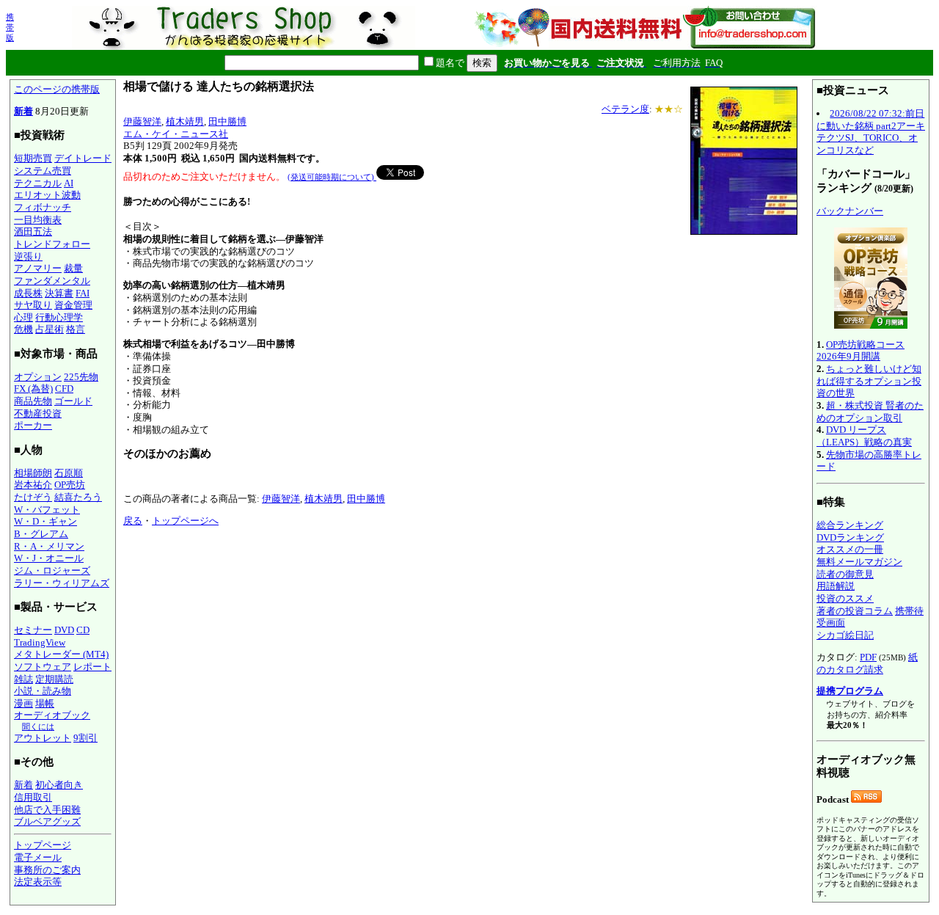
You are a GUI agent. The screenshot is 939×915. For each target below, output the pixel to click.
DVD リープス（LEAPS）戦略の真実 (864, 436)
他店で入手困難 (47, 809)
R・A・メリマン (49, 546)
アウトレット (42, 737)
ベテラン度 (625, 108)
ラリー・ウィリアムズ (61, 582)
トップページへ (185, 520)
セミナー (33, 629)
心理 (23, 317)
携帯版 (10, 27)
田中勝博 (227, 121)
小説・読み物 (42, 690)
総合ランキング (849, 525)
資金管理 (73, 304)
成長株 (28, 293)
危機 (23, 329)
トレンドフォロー (52, 243)
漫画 (23, 703)
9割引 (85, 737)
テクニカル (38, 183)
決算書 (59, 293)
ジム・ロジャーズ (52, 570)
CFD (64, 388)
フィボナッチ (42, 207)
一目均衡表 (38, 219)
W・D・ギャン (45, 521)
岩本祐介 (33, 484)
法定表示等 (38, 881)
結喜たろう (78, 497)
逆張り (28, 256)
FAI (82, 293)
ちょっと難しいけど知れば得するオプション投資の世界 (868, 380)
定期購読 (54, 679)
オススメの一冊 (849, 549)
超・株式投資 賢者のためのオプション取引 (870, 411)
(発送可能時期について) (332, 176)
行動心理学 (59, 317)
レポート (92, 666)
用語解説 (835, 585)
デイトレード (83, 158)
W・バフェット (47, 509)
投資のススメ (845, 598)
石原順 (68, 472)
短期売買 (33, 158)
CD (82, 629)
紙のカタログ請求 (867, 663)
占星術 (49, 329)
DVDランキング (850, 537)
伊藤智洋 (142, 121)
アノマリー (38, 268)
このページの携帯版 (57, 89)
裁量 (73, 268)
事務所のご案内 (47, 869)
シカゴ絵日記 (845, 635)
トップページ (42, 844)
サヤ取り (33, 304)
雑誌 (23, 679)
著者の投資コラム (854, 610)
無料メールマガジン (859, 561)
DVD (64, 629)
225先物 (81, 376)
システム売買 (42, 170)
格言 (75, 329)
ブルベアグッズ (47, 821)
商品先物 (33, 401)
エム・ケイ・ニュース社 (175, 133)
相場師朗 (33, 472)
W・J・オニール (49, 558)
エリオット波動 (47, 194)
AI (68, 183)
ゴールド (73, 401)
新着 (23, 111)
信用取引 (33, 797)
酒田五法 (33, 231)
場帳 (44, 703)
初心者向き (59, 784)
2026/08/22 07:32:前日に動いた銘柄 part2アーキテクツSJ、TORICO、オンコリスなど (870, 132)
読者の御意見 (845, 574)
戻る (132, 520)
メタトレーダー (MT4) (61, 654)
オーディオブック (52, 715)
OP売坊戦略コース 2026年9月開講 (860, 350)
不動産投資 (38, 413)
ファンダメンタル (52, 280)
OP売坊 (69, 484)
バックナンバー (849, 210)
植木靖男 (185, 121)
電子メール (38, 857)
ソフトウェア (42, 666)
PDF (868, 657)
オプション (38, 376)
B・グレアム (41, 533)
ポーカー (33, 425)
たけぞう (33, 497)
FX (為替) (33, 388)
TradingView (39, 642)
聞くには (38, 726)
